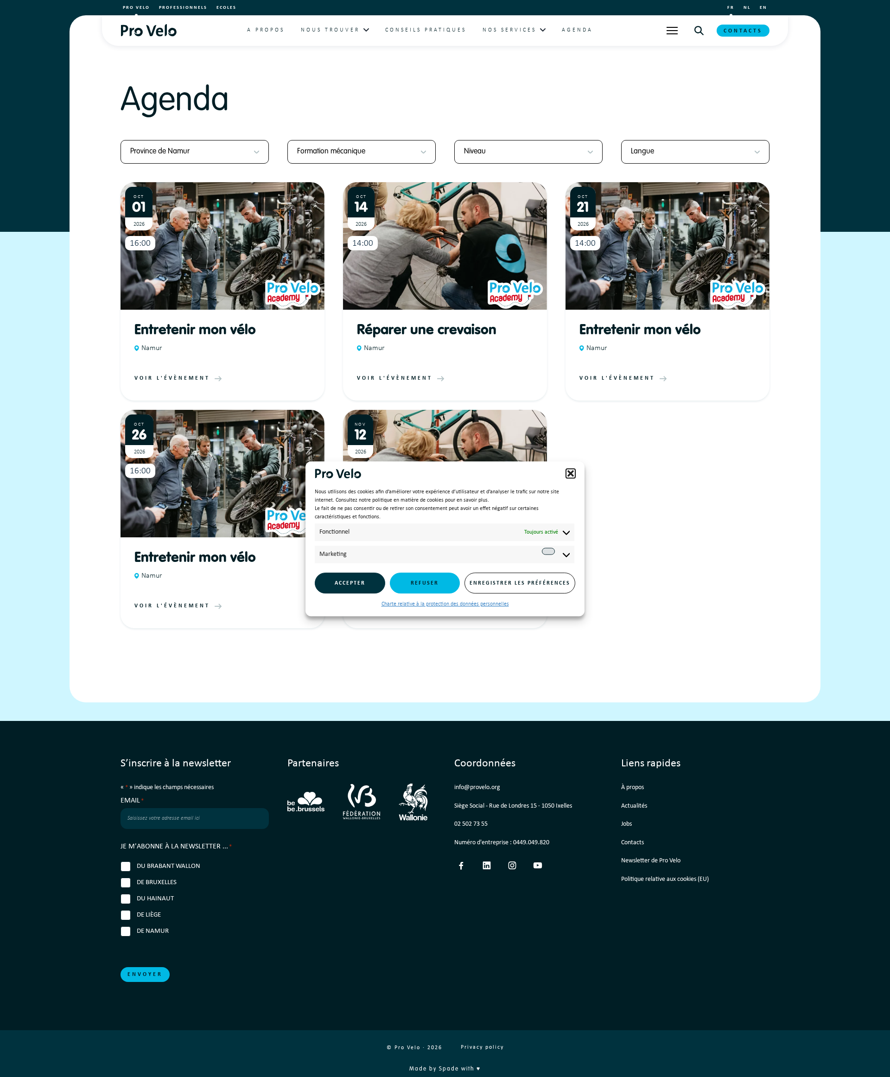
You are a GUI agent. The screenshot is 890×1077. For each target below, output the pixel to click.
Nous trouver (330, 30)
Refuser (425, 583)
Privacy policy (482, 1047)
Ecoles (226, 7)
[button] (570, 473)
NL (747, 7)
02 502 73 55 (471, 824)
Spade (449, 1069)
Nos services (509, 30)
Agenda (577, 30)
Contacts (743, 31)
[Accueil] (149, 30)
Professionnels (183, 7)
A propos (266, 30)
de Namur (153, 931)
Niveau (475, 151)
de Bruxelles (157, 882)
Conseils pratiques (425, 30)
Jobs (626, 824)
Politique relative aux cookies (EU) (665, 879)
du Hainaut (155, 898)
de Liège (149, 914)
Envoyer (145, 974)
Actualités (634, 806)
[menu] (672, 30)
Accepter (350, 583)
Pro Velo (136, 7)
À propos (632, 787)
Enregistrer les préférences (520, 583)
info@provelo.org (477, 787)
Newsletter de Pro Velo (650, 860)
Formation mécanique (331, 151)
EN (763, 7)
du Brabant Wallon (168, 866)
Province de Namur (160, 151)
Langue (642, 151)
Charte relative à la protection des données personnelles (445, 604)
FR (730, 7)
